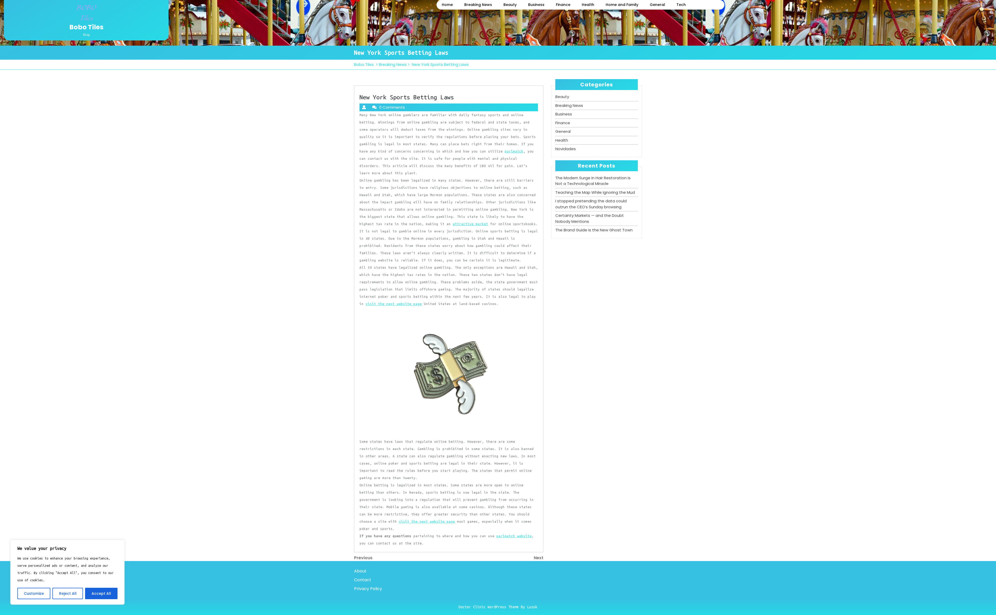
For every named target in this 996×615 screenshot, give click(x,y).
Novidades (565, 148)
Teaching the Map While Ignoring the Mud (595, 192)
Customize (34, 593)
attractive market (470, 224)
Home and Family (622, 4)
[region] (67, 572)
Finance (563, 4)
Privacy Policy (368, 589)
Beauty (510, 4)
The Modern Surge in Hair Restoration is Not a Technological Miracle (593, 180)
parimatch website (514, 536)
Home (447, 4)
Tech (681, 4)
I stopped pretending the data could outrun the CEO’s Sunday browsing (591, 204)
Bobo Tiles (86, 27)
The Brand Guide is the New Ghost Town (594, 230)
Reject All (68, 593)
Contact (362, 580)
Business (536, 4)
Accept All (101, 593)
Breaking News (478, 4)
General (657, 4)
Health (588, 4)
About (360, 571)
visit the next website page (394, 304)
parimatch (514, 151)
